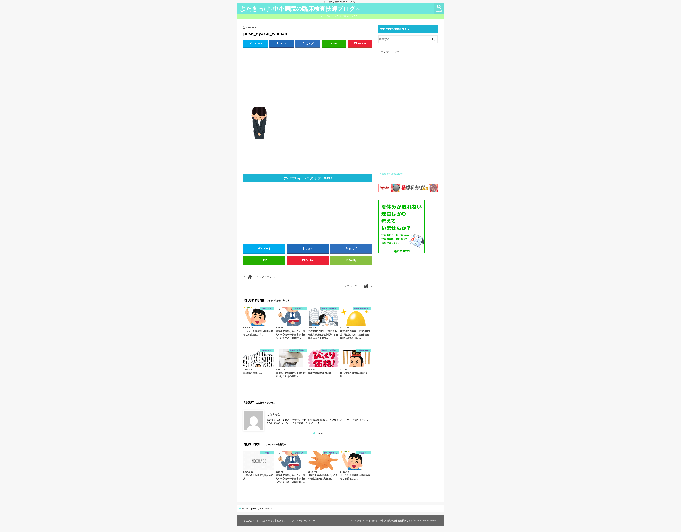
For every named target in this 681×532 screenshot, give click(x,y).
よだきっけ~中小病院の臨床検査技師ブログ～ (300, 8)
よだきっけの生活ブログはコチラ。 (341, 16)
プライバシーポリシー (303, 520)
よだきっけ (274, 414)
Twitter (319, 433)
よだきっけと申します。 (273, 520)
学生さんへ (249, 520)
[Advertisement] (307, 76)
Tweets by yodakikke (390, 173)
